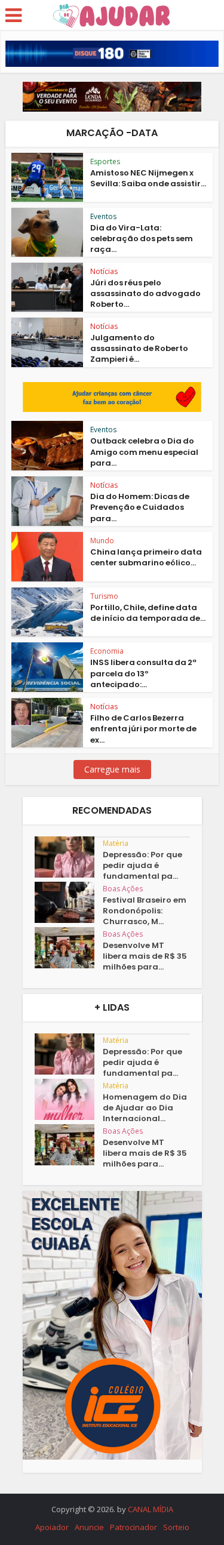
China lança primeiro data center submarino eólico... (146, 557)
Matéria (115, 843)
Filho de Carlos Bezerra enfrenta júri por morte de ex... (143, 728)
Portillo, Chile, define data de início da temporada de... (147, 613)
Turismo (104, 596)
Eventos (103, 216)
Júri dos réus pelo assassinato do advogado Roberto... (145, 293)
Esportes (105, 161)
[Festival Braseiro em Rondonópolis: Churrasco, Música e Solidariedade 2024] (69, 902)
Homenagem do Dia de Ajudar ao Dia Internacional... (145, 1108)
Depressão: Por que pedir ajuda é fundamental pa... (142, 866)
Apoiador (52, 1527)
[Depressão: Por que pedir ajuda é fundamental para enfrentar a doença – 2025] (69, 857)
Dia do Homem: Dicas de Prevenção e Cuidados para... (139, 507)
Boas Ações (123, 889)
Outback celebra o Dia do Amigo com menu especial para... (144, 451)
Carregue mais (112, 769)
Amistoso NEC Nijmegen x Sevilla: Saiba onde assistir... (148, 178)
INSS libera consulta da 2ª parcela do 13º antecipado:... (143, 673)
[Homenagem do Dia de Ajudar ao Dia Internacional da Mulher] (69, 1099)
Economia (107, 651)
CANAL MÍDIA (150, 1509)
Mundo (102, 540)
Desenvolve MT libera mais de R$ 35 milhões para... (145, 956)
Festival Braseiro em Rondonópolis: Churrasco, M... (144, 911)
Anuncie (89, 1527)
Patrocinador (133, 1527)
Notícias (104, 271)
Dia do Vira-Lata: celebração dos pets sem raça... (141, 238)
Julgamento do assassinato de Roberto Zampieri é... (139, 348)
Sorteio (176, 1527)
